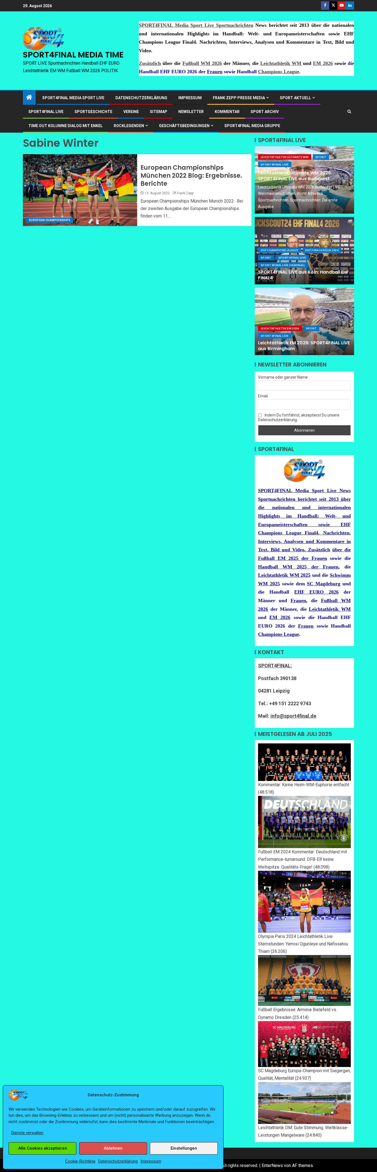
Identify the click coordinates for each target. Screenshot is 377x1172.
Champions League (278, 71)
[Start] (29, 98)
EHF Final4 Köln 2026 (322, 250)
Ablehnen (113, 1148)
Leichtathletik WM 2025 (284, 575)
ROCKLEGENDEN (129, 126)
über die (341, 549)
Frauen (214, 71)
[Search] (349, 111)
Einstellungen (184, 1148)
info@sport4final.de (293, 716)
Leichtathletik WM (280, 63)
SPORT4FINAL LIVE (45, 111)
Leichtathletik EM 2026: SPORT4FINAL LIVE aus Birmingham (304, 346)
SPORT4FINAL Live (275, 164)
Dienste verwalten (27, 1132)
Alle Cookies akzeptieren (42, 1148)
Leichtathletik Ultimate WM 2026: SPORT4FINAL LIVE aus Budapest (295, 176)
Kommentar (227, 111)
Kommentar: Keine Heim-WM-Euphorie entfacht (303, 784)
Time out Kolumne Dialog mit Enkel (65, 126)
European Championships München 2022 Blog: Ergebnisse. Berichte (191, 175)
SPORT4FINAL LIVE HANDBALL (283, 265)
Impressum (150, 1161)
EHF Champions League (279, 250)
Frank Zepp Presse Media (239, 98)
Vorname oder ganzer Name (283, 377)
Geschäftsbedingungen (184, 126)
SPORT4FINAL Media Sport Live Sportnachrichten (196, 25)
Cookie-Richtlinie (80, 1161)
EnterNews (272, 1165)
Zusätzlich (150, 63)
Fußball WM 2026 (202, 63)
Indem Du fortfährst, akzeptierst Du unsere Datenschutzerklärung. (298, 417)
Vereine (131, 111)
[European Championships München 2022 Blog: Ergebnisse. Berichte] (80, 190)
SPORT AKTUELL (295, 98)
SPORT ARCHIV (265, 111)
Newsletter (191, 111)
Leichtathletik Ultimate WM (285, 157)
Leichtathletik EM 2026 (280, 328)
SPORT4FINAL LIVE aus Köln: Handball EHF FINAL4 (303, 275)
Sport (320, 157)
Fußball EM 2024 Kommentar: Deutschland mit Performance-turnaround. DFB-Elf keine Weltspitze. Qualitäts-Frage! (302, 859)
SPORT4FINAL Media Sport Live (73, 98)
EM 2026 (323, 63)
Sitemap (158, 111)
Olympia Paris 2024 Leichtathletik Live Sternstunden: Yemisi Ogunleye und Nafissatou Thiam (303, 944)
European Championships (50, 220)
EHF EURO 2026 (316, 592)
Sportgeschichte (93, 111)
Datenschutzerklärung (118, 1161)
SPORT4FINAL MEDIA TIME (73, 54)
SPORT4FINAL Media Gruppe (252, 126)
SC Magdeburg (323, 583)
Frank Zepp (185, 193)
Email (263, 396)
